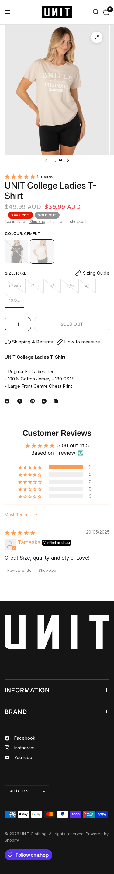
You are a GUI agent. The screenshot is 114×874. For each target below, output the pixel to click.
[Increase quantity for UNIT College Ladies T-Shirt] (26, 324)
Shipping (37, 221)
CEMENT (42, 251)
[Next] (68, 160)
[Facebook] (8, 401)
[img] (20, 533)
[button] (21, 176)
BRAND (16, 711)
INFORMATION (27, 690)
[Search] (96, 12)
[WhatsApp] (45, 401)
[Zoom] (96, 37)
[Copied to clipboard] (56, 401)
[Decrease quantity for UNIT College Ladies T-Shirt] (9, 324)
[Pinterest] (33, 401)
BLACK (17, 251)
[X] (21, 401)
